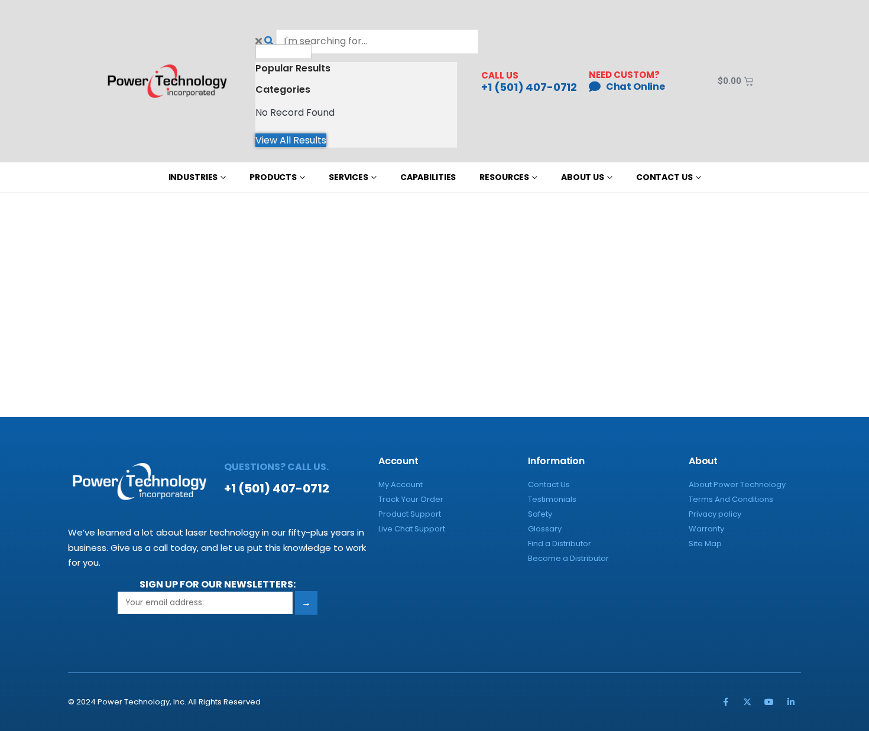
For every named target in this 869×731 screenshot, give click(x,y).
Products (273, 177)
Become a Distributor (568, 558)
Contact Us (664, 177)
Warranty (706, 528)
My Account (400, 484)
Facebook (725, 702)
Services (348, 177)
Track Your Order (410, 499)
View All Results (290, 140)
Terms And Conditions (731, 499)
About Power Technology (737, 484)
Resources (504, 177)
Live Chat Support (411, 528)
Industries (193, 177)
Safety (540, 514)
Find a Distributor (559, 543)
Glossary (545, 528)
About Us (582, 177)
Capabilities (428, 177)
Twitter (747, 702)
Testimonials (552, 499)
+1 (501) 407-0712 (529, 87)
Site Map (705, 543)
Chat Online (635, 86)
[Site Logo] (167, 81)
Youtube (769, 702)
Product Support (409, 514)
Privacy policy (715, 514)
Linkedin (791, 702)
